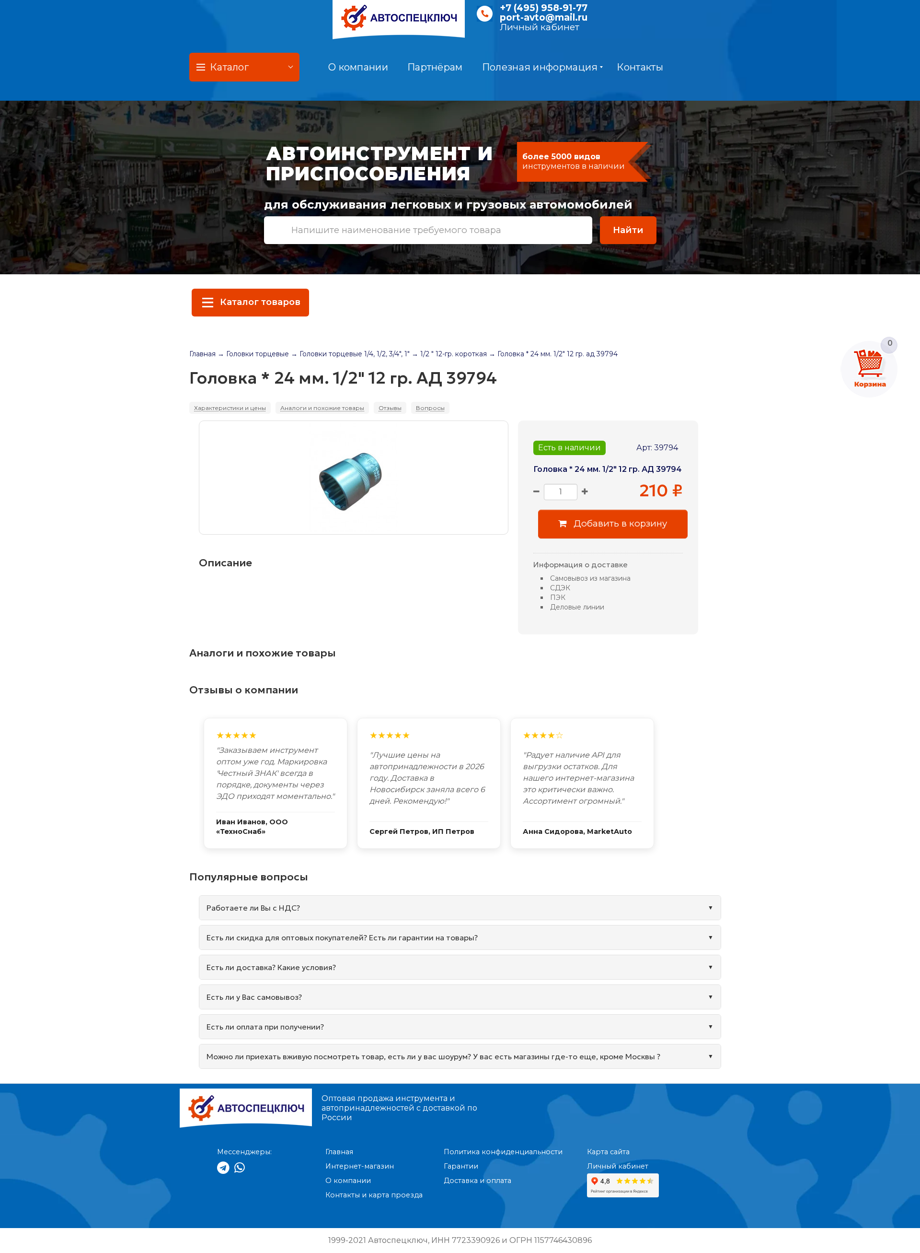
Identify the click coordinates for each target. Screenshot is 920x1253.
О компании (358, 67)
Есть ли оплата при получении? (265, 1026)
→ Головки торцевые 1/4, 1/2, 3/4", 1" (350, 354)
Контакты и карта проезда (374, 1195)
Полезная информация (540, 67)
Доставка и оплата (477, 1180)
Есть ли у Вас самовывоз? (254, 997)
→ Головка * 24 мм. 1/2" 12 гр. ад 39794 (553, 354)
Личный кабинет (539, 27)
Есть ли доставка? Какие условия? (271, 967)
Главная (202, 354)
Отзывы (390, 407)
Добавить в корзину (619, 523)
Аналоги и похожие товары (322, 407)
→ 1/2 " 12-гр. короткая (449, 354)
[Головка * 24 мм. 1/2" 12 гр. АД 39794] (353, 478)
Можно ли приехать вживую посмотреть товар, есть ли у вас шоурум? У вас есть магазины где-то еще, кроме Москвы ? (433, 1056)
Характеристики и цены (230, 407)
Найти (628, 229)
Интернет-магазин (359, 1166)
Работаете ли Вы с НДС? (253, 908)
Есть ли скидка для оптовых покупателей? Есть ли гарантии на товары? (342, 937)
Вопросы (430, 407)
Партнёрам (435, 67)
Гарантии (461, 1166)
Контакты (640, 67)
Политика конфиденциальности (503, 1152)
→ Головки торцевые (253, 354)
